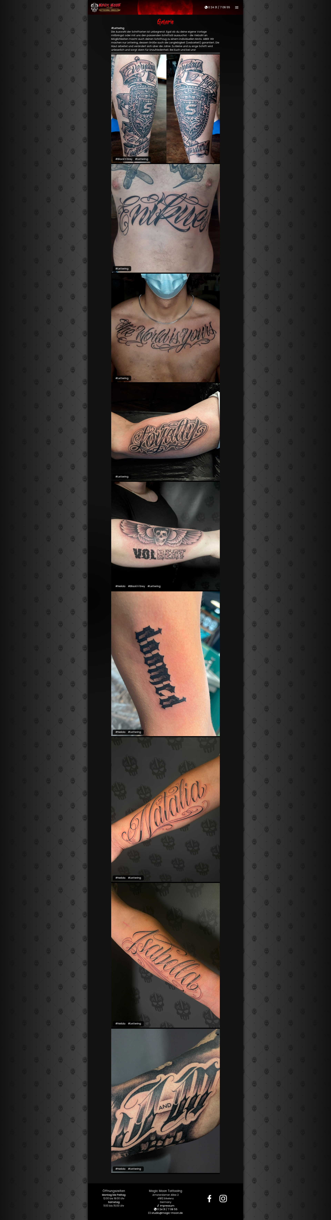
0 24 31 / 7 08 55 (217, 7)
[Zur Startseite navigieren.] (106, 7)
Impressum (165, 1205)
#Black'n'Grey (123, 159)
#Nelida (120, 586)
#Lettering (141, 159)
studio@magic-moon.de (165, 1213)
